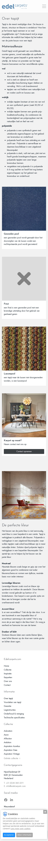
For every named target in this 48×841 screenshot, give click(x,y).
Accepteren (9, 835)
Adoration (8, 730)
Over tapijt (8, 698)
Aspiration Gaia (10, 750)
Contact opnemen (24, 451)
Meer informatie (24, 835)
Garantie (7, 706)
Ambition (7, 742)
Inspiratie (8, 673)
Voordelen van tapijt (12, 702)
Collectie (7, 669)
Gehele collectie (11, 758)
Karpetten (8, 677)
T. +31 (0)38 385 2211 (14, 782)
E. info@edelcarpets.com (15, 786)
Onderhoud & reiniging (14, 713)
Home (6, 665)
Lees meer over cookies (20, 828)
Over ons (8, 681)
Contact (7, 685)
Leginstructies (10, 709)
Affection (8, 738)
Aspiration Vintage (12, 753)
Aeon (6, 734)
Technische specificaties (14, 717)
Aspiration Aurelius (12, 746)
